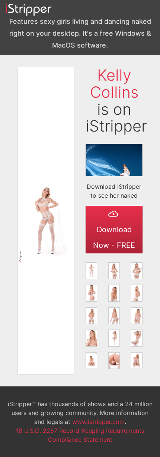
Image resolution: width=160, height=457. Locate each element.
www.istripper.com (98, 421)
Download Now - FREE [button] (114, 237)
